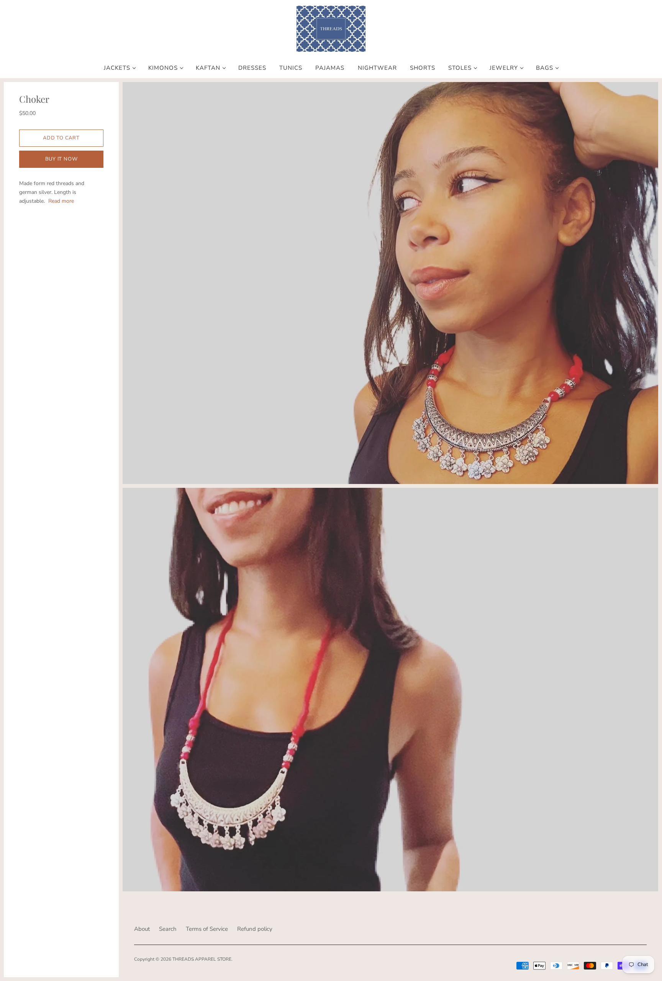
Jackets (117, 68)
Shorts (422, 68)
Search (168, 929)
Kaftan (208, 68)
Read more (61, 201)
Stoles (460, 68)
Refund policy (254, 929)
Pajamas (329, 68)
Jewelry (504, 68)
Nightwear (377, 68)
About (142, 929)
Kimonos (163, 68)
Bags (544, 68)
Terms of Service (207, 929)
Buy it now (61, 159)
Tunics (290, 68)
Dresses (252, 68)
